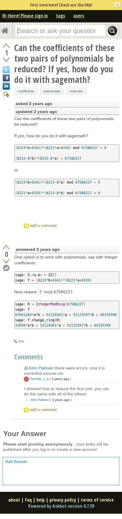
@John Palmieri (39, 368)
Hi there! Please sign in (25, 15)
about (14, 500)
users (78, 15)
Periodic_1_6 (39, 379)
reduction (76, 91)
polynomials (52, 91)
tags (60, 15)
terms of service (97, 500)
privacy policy (62, 500)
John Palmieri (39, 400)
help (40, 500)
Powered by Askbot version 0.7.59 (61, 506)
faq (28, 500)
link (21, 341)
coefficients (26, 91)
